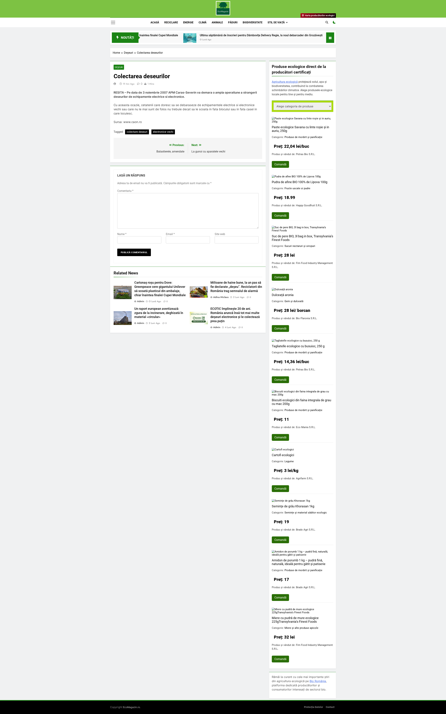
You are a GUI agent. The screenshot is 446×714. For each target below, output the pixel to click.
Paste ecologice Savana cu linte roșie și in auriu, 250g (300, 129)
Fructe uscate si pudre (297, 188)
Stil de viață (276, 22)
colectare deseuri (137, 131)
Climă (202, 22)
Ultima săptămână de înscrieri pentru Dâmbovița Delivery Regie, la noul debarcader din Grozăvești (234, 35)
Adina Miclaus (221, 297)
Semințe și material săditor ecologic (305, 512)
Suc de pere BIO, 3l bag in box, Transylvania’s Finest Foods (302, 238)
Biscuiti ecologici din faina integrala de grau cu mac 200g (301, 402)
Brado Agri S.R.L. (306, 529)
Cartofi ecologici (283, 455)
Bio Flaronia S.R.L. (306, 318)
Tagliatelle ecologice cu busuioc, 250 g (298, 346)
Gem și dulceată (293, 301)
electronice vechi (163, 131)
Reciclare (171, 22)
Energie (188, 22)
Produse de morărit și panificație (303, 137)
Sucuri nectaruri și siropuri (299, 246)
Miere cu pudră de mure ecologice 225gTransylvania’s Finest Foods (295, 619)
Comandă (280, 164)
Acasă (155, 22)
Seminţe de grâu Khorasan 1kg (293, 506)
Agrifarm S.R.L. (304, 478)
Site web (220, 234)
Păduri (232, 22)
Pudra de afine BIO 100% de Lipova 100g (299, 182)
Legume (289, 461)
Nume (121, 234)
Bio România (318, 681)
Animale (217, 22)
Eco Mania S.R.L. (306, 427)
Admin (140, 301)
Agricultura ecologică (285, 81)
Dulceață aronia (283, 295)
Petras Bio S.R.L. (305, 154)
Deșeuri (119, 67)
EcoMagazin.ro (131, 707)
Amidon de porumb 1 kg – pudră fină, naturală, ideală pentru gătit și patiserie (298, 562)
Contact (330, 707)
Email (170, 234)
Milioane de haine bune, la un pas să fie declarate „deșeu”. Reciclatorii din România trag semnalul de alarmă (236, 287)
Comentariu (125, 191)
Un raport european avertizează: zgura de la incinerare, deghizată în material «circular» (158, 313)
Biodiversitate (252, 22)
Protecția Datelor (313, 707)
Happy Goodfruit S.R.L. (309, 205)
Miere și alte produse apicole (301, 627)
